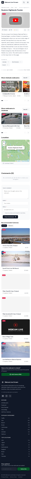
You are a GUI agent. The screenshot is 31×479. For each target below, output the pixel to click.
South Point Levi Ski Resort (11, 268)
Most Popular (4, 407)
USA (15, 440)
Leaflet (18, 161)
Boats (15, 425)
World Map (4, 409)
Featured (3, 405)
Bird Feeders (16, 62)
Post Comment (9, 217)
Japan (15, 442)
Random (11, 225)
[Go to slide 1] (2, 100)
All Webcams (4, 403)
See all (25, 77)
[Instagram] (6, 396)
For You (4, 225)
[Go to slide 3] (4, 100)
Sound (5, 65)
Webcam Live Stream (5, 7)
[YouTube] (2, 396)
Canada (15, 456)
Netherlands (15, 447)
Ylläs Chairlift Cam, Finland (11, 291)
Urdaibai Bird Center (9, 94)
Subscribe (23, 469)
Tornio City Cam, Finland (10, 245)
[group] (4, 30)
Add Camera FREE (16, 374)
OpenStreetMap (25, 161)
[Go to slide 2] (3, 100)
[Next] (28, 100)
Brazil (15, 451)
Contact (20, 477)
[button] (24, 147)
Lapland (6, 247)
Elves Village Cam (8, 336)
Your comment (7, 188)
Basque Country (8, 96)
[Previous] (25, 100)
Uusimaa (16, 7)
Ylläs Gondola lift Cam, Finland (12, 314)
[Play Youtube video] (15, 20)
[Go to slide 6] (7, 100)
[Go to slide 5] (6, 100)
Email (5, 207)
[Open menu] (28, 2)
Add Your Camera (6, 412)
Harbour (15, 434)
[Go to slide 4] (5, 100)
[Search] (24, 2)
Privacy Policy (4, 477)
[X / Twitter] (10, 396)
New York (27, 96)
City (15, 429)
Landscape (15, 427)
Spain (14, 96)
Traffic (15, 418)
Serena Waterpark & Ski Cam (11, 126)
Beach (15, 422)
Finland (12, 7)
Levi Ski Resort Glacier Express (12, 359)
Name (5, 200)
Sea (15, 420)
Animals (5, 62)
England (15, 449)
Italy (15, 454)
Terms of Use (13, 477)
